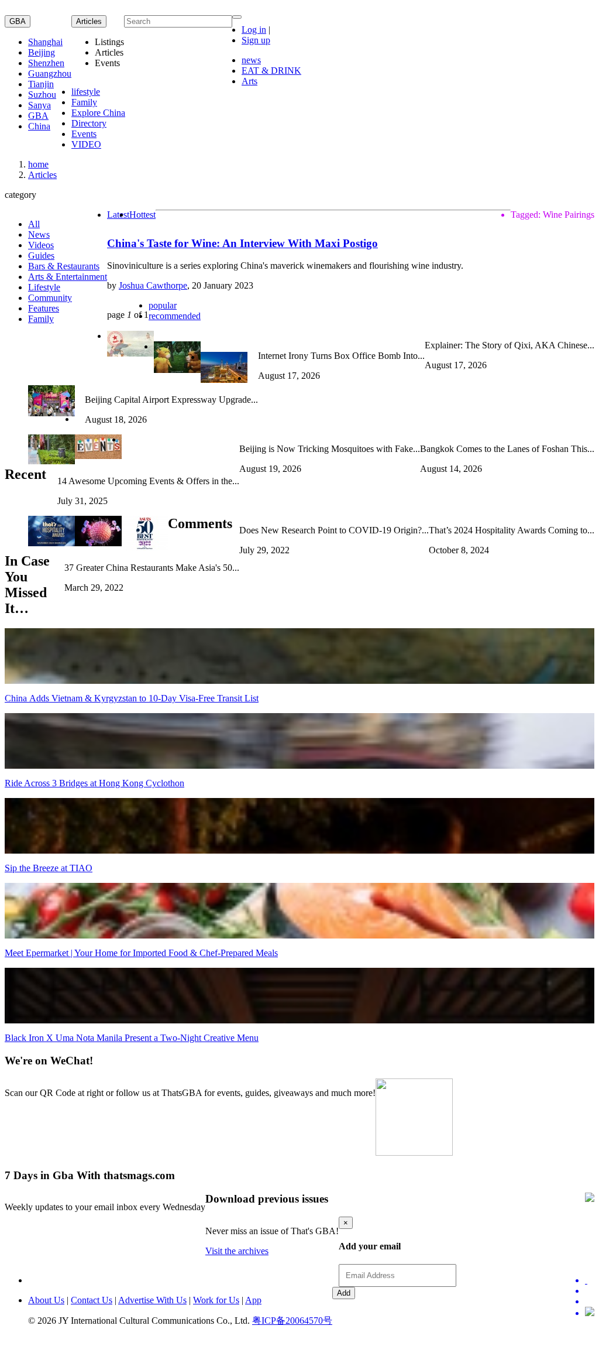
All (34, 224)
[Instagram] (589, 1312)
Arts (249, 81)
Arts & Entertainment (67, 277)
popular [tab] (163, 305)
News (39, 234)
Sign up (256, 40)
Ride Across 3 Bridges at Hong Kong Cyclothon (94, 783)
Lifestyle (44, 287)
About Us (46, 1300)
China (39, 126)
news (251, 60)
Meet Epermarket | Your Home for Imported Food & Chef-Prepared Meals (141, 953)
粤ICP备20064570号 (292, 1321)
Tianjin (41, 84)
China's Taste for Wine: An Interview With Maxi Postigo (242, 243)
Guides (41, 256)
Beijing (41, 52)
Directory (88, 123)
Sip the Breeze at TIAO (48, 868)
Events (84, 134)
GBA (17, 21)
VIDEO (86, 144)
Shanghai (45, 42)
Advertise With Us (152, 1300)
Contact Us (91, 1300)
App (253, 1300)
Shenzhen (46, 63)
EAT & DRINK (271, 71)
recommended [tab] (175, 316)
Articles (42, 175)
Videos (41, 245)
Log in (254, 30)
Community (50, 298)
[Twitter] (589, 1280)
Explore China (98, 113)
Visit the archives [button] (236, 1251)
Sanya (39, 105)
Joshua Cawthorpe (153, 285)
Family (84, 102)
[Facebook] (589, 1291)
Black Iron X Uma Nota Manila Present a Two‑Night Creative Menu (132, 1038)
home (38, 164)
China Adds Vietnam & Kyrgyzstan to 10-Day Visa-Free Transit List (132, 698)
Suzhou (42, 95)
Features (43, 308)
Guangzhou (49, 73)
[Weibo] (589, 1301)
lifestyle (85, 92)
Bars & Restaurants (63, 266)
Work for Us (216, 1300)
